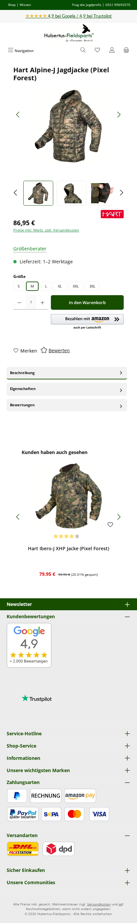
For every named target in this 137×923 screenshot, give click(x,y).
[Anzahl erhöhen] (42, 302)
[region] (68, 136)
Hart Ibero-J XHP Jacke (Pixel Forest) (68, 549)
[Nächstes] (119, 114)
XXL (76, 286)
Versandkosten (99, 904)
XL (60, 286)
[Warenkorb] (126, 50)
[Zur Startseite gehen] (68, 33)
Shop (12, 4)
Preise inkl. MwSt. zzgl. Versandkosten (46, 230)
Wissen (25, 4)
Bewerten (59, 350)
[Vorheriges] (18, 114)
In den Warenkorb (87, 302)
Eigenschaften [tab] (23, 388)
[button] (87, 322)
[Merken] (110, 525)
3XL (92, 286)
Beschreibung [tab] (22, 372)
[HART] (112, 214)
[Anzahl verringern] (19, 302)
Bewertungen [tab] (22, 404)
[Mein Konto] (112, 50)
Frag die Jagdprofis (86, 4)
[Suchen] (83, 50)
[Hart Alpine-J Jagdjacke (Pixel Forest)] (68, 126)
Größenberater (30, 248)
